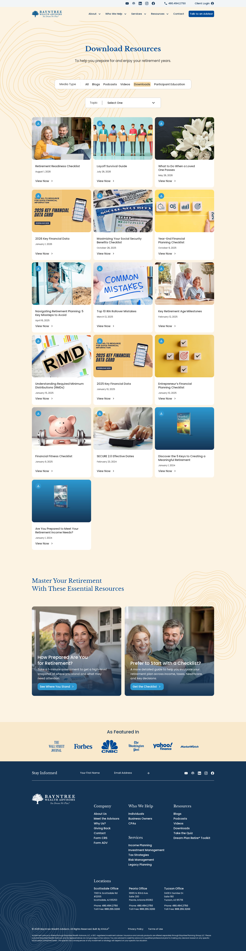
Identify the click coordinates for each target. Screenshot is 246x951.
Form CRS (100, 838)
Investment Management (146, 850)
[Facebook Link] (153, 3)
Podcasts (180, 818)
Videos (178, 823)
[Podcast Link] (133, 3)
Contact (178, 14)
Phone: (106, 905)
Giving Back (102, 828)
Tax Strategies (138, 855)
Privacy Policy (135, 929)
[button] (94, 14)
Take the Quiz (183, 833)
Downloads (182, 828)
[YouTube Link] (127, 3)
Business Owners (140, 818)
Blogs (177, 814)
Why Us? (100, 823)
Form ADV (101, 843)
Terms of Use (155, 929)
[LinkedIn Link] (140, 3)
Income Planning (140, 845)
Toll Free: (107, 909)
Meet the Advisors (106, 818)
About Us (100, 814)
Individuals (136, 814)
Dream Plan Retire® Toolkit (192, 838)
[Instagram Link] (146, 3)
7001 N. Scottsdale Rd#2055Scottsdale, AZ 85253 (105, 896)
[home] (47, 14)
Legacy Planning (140, 864)
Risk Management (141, 860)
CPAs (132, 823)
